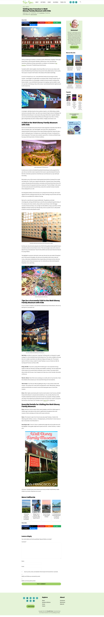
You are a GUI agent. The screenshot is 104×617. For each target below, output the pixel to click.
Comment (24, 542)
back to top (30, 606)
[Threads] (37, 598)
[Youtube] (27, 598)
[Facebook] (24, 598)
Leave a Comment (34, 14)
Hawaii (43, 606)
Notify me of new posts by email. (29, 581)
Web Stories (62, 602)
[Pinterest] (73, 2)
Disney (49, 2)
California (55, 2)
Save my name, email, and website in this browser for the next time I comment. (41, 572)
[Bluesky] (34, 601)
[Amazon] (30, 601)
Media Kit (62, 604)
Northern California (46, 602)
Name (23, 561)
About (36, 2)
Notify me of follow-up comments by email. (31, 576)
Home (24, 6)
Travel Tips (63, 2)
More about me (74, 47)
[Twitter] (76, 2)
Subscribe (74, 117)
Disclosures (62, 600)
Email (23, 566)
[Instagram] (70, 2)
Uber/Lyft (45, 400)
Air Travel (43, 2)
